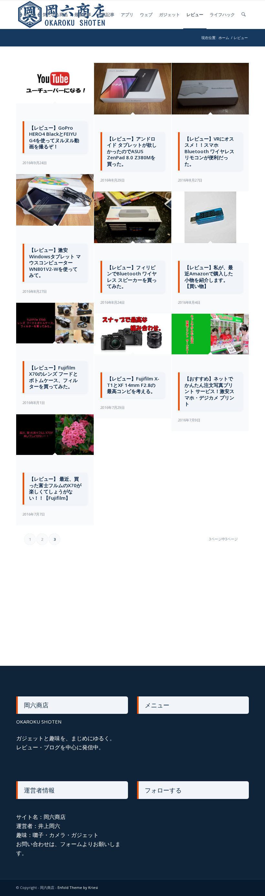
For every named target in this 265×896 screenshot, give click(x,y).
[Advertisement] (132, 617)
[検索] (243, 14)
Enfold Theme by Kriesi (78, 887)
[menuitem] (29, 14)
